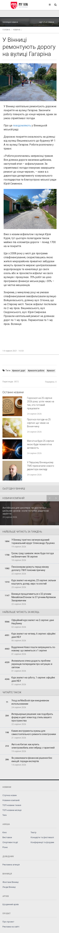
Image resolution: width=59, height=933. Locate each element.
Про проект (8, 921)
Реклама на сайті (10, 926)
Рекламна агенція (11, 864)
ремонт (51, 370)
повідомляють (22, 125)
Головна (6, 30)
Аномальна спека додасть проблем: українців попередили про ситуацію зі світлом (31, 664)
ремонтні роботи (36, 370)
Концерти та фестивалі (42, 837)
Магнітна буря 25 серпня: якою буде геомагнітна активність (40, 444)
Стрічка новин (9, 795)
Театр (33, 832)
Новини (16, 30)
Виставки (7, 837)
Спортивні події (10, 842)
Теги (4, 815)
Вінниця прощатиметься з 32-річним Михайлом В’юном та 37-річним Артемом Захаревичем (33, 597)
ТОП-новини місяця (11, 810)
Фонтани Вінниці (10, 882)
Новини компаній (11, 800)
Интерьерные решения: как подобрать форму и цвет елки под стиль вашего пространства (32, 717)
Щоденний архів (10, 904)
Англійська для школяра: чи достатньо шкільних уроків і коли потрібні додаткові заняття (25, 510)
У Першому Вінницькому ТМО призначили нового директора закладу (40, 466)
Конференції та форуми (42, 842)
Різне (5, 847)
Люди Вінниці (9, 887)
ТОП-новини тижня (11, 805)
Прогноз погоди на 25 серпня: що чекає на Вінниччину (39, 423)
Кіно (4, 832)
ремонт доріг (19, 370)
